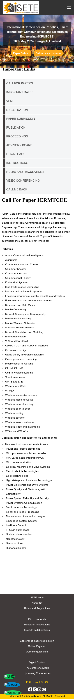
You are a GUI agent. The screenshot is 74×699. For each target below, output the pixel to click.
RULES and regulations (25, 171)
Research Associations (37, 624)
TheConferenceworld (37, 667)
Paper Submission (20, 118)
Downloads (15, 154)
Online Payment (37, 646)
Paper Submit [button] (21, 53)
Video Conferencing (23, 180)
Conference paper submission (37, 640)
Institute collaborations (37, 629)
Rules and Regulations (37, 608)
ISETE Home (37, 597)
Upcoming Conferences (37, 673)
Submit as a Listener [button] (48, 53)
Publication (16, 127)
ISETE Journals (37, 619)
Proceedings (17, 136)
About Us (37, 602)
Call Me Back (16, 189)
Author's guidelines (37, 651)
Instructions (17, 162)
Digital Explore (37, 662)
